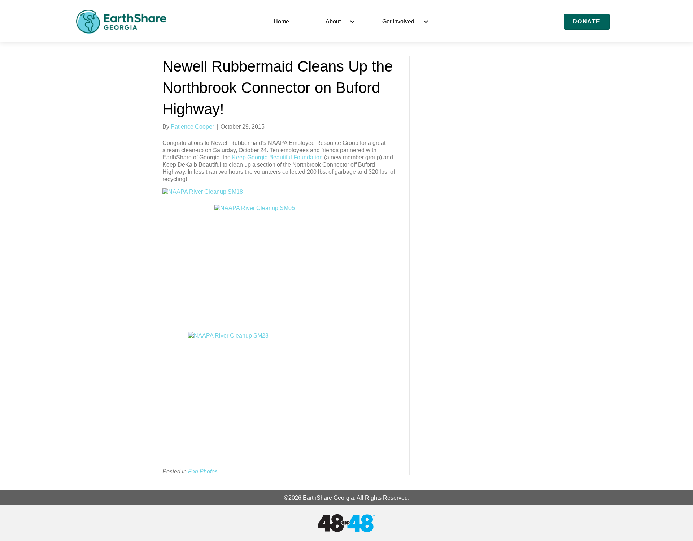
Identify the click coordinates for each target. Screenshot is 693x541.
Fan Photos (203, 471)
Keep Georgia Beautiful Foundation (277, 157)
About (333, 21)
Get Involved (398, 21)
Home (281, 21)
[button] (352, 22)
